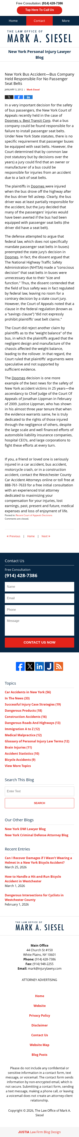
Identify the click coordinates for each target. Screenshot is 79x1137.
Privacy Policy (39, 1015)
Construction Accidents (26, 717)
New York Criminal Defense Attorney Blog (36, 835)
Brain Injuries (18, 747)
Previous (13, 535)
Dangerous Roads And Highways (32, 723)
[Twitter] (30, 666)
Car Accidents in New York (28, 692)
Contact (39, 21)
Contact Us (39, 1035)
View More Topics (18, 766)
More (66, 21)
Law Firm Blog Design (39, 1132)
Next (46, 535)
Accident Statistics (22, 753)
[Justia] (49, 666)
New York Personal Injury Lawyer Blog (39, 36)
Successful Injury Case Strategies (33, 704)
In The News (17, 698)
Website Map (39, 1045)
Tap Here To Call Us (39, 10)
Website (40, 1006)
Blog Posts (39, 1055)
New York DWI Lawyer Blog (25, 829)
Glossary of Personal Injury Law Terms (37, 741)
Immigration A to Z (22, 729)
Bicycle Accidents (20, 760)
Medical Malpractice (23, 735)
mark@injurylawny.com (45, 968)
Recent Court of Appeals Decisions (34, 515)
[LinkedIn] (39, 666)
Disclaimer (39, 1025)
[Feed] (58, 666)
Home (13, 21)
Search (39, 803)
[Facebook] (20, 666)
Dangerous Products (23, 710)
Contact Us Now (39, 642)
